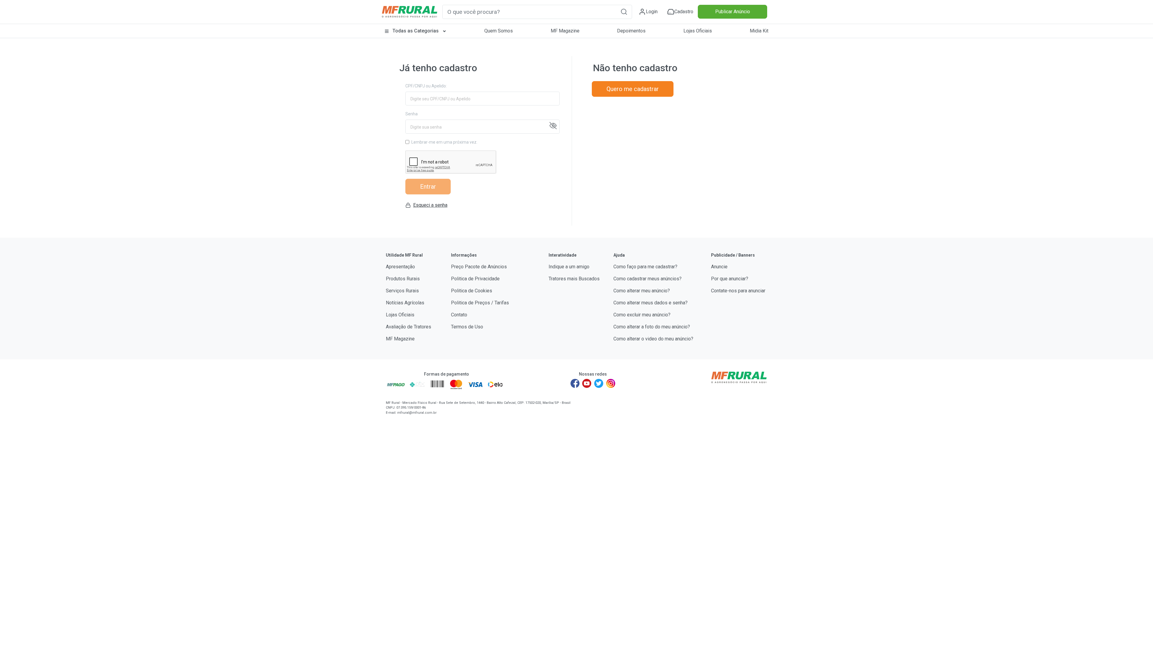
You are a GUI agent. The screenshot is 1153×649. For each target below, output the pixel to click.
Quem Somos (498, 31)
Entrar (428, 186)
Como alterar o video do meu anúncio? (653, 339)
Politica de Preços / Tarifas (480, 303)
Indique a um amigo (569, 267)
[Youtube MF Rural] (587, 383)
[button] (624, 11)
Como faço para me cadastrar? (645, 267)
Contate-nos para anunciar (738, 291)
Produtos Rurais (403, 279)
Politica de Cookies (471, 291)
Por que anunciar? (729, 279)
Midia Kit (759, 31)
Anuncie (719, 267)
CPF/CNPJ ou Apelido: (426, 86)
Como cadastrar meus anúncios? (647, 279)
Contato (459, 315)
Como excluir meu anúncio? (641, 315)
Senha (411, 113)
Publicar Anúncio (732, 11)
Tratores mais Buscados (574, 279)
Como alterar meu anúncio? (641, 291)
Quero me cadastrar (633, 89)
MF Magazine (565, 31)
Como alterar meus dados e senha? (650, 303)
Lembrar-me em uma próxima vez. (444, 142)
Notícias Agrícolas (405, 303)
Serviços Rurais (402, 291)
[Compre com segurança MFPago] (396, 384)
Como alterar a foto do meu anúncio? (651, 327)
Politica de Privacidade (475, 279)
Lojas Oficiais (697, 31)
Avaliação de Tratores (408, 327)
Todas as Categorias (415, 31)
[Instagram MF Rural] (611, 383)
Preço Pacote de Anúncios (479, 267)
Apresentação (400, 267)
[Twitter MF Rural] (599, 383)
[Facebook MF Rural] (575, 383)
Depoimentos (631, 31)
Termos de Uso (467, 327)
